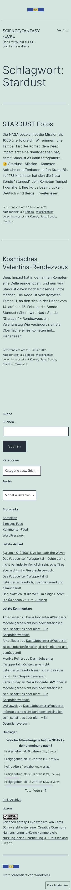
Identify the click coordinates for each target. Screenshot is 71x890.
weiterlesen (48, 193)
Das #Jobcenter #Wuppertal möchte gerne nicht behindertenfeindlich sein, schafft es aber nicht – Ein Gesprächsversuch (34, 564)
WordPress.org (13, 535)
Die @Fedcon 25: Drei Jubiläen (25, 600)
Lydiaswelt (10, 705)
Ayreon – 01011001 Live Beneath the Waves (34, 552)
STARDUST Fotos (28, 124)
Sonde (52, 216)
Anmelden (10, 518)
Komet (34, 216)
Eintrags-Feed (13, 523)
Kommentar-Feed (15, 529)
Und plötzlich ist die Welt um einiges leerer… (35, 594)
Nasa (43, 216)
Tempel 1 (21, 364)
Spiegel (29, 211)
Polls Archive (12, 800)
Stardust (8, 221)
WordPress (42, 875)
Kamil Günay (12, 682)
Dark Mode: (54, 885)
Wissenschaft (44, 211)
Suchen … (10, 422)
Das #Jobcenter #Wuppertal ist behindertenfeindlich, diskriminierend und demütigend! (33, 582)
